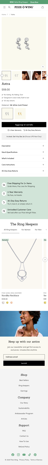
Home (4, 14)
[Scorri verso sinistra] (2, 75)
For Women (26, 229)
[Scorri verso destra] (46, 75)
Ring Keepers (24, 385)
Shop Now (34, 2)
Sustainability (24, 408)
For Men (38, 229)
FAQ (24, 430)
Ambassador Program (24, 413)
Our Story (24, 403)
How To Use (24, 441)
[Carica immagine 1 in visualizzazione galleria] (6, 75)
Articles (24, 419)
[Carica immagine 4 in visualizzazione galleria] (36, 75)
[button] (4, 7)
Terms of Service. (36, 460)
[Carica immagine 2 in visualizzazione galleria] (16, 75)
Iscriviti (24, 363)
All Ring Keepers (10, 229)
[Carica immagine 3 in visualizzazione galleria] (26, 75)
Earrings (24, 391)
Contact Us (24, 436)
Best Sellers (24, 380)
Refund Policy (24, 446)
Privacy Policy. (24, 460)
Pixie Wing (14, 460)
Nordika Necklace (10, 295)
